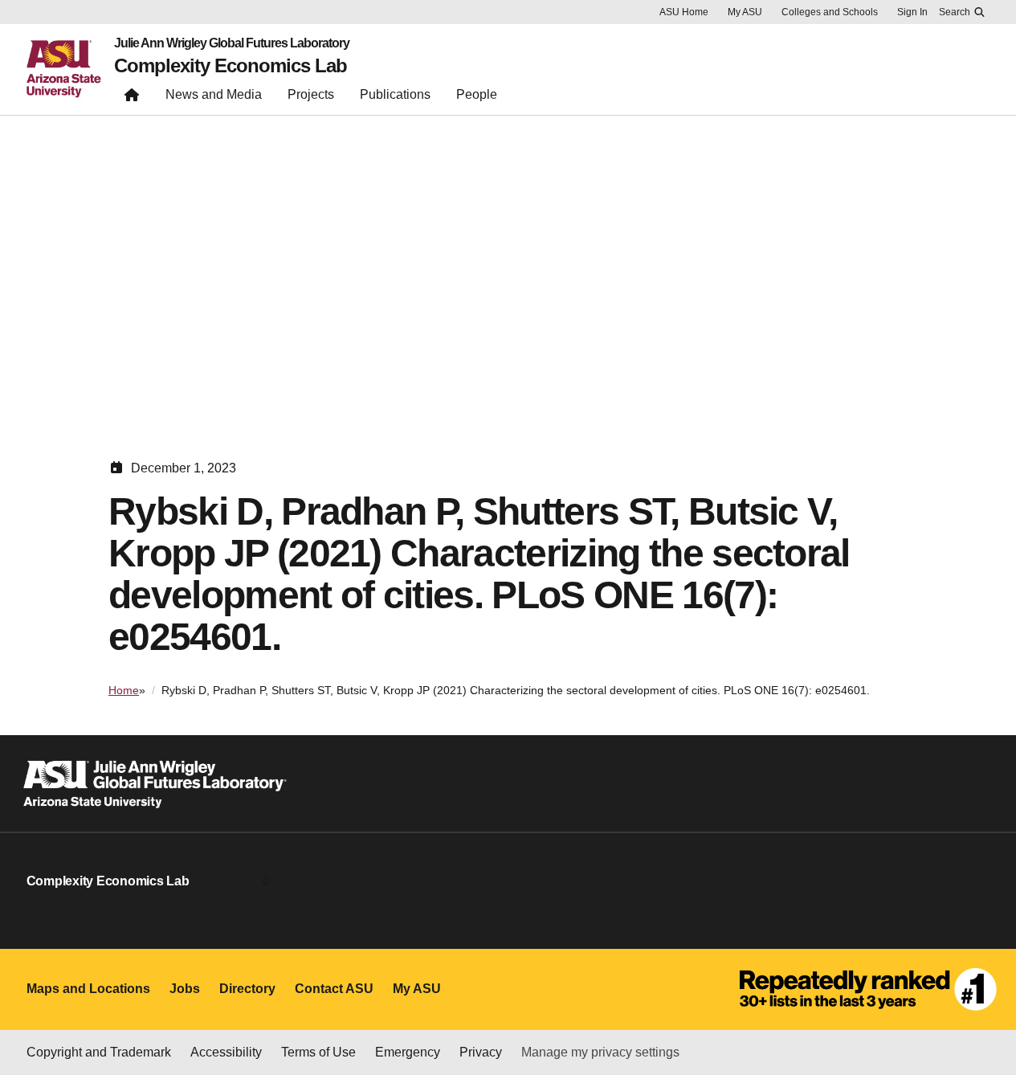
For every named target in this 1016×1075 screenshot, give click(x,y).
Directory (247, 988)
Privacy (480, 1052)
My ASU (745, 12)
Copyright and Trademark (99, 1052)
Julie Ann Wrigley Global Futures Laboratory (231, 43)
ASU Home (683, 12)
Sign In (912, 12)
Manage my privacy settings (600, 1052)
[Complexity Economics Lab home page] (131, 98)
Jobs (184, 988)
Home (123, 690)
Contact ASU (334, 988)
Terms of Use (318, 1052)
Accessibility (226, 1052)
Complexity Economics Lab (230, 66)
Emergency (407, 1052)
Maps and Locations (88, 988)
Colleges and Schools (829, 12)
